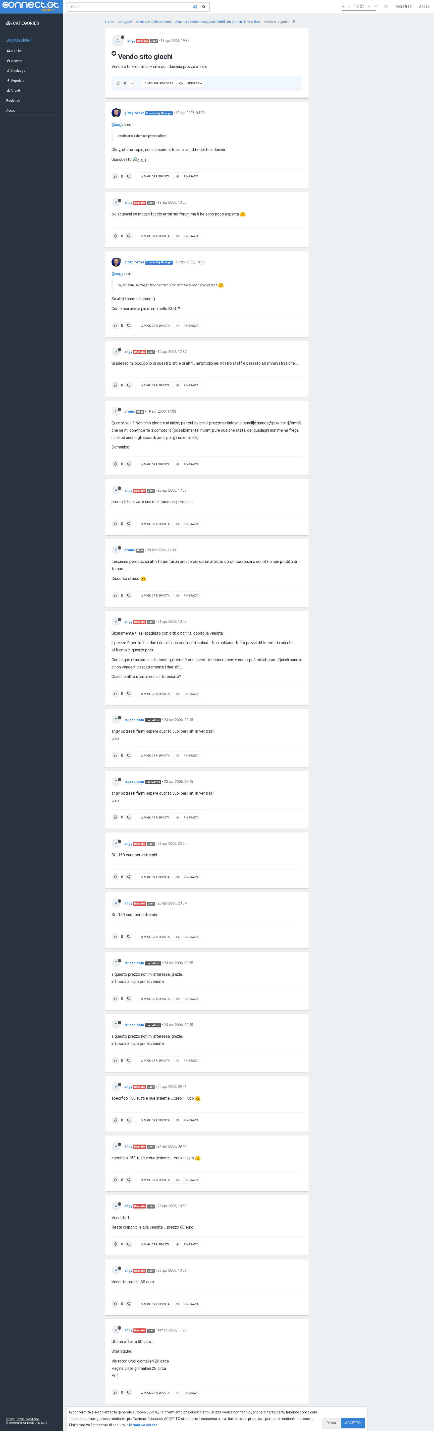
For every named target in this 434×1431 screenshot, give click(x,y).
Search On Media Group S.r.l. (31, 1422)
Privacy (10, 1419)
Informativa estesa (141, 1425)
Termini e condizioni (27, 1419)
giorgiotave (134, 113)
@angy (117, 124)
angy (131, 41)
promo (129, 411)
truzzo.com (134, 720)
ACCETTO (353, 1423)
